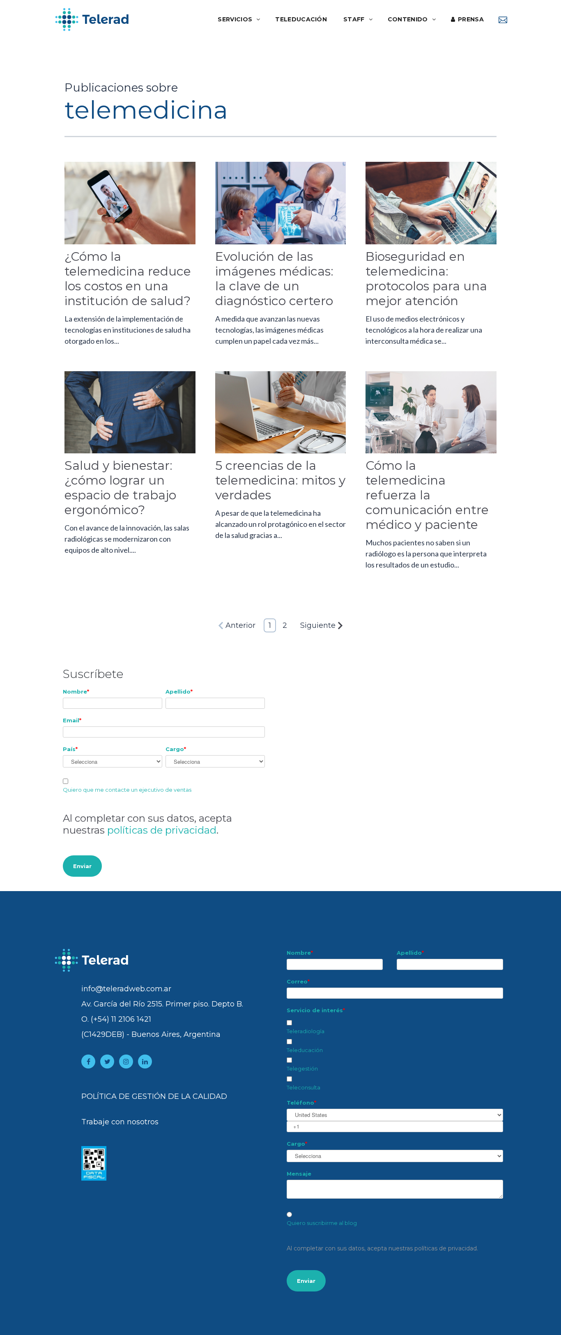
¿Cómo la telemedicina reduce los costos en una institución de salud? (127, 278)
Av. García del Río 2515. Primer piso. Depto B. (162, 1004)
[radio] (395, 1219)
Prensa (471, 19)
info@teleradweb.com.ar (126, 988)
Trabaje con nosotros (120, 1121)
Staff (354, 19)
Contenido (408, 19)
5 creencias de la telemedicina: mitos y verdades (280, 480)
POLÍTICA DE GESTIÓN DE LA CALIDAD (154, 1096)
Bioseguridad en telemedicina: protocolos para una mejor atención (426, 278)
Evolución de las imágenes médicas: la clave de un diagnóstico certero (274, 278)
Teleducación (301, 19)
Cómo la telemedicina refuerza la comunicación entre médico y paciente (427, 495)
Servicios (235, 19)
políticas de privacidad (161, 830)
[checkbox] (395, 1053)
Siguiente (318, 625)
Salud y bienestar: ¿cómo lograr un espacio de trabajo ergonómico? (120, 487)
